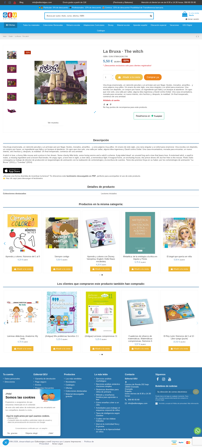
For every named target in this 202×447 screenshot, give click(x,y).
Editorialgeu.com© (43, 441)
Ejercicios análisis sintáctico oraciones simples (108, 385)
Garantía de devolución (45, 379)
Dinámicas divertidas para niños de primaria (107, 390)
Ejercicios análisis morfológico (103, 380)
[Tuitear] (107, 104)
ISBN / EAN (108, 56)
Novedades (71, 382)
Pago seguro (40, 382)
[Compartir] (104, 104)
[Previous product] (197, 36)
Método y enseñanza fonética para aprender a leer (107, 397)
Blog (22, 2)
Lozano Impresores (72, 441)
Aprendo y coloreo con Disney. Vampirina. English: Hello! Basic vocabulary (101, 259)
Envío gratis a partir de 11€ (74, 2)
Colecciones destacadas (76, 391)
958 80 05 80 (133, 399)
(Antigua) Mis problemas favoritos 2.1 (62, 336)
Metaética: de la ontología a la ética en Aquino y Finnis (140, 257)
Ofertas (69, 388)
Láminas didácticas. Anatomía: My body (22, 337)
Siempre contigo (62, 256)
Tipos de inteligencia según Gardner (108, 414)
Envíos (38, 385)
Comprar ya (153, 77)
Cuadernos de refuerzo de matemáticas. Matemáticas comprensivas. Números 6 (140, 338)
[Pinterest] (110, 104)
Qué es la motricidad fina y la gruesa (107, 425)
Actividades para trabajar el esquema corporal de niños (108, 409)
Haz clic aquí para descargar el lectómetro (24, 178)
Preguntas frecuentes (44, 388)
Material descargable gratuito (75, 395)
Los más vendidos (73, 379)
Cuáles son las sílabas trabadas (106, 420)
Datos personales (12, 379)
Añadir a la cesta (131, 77)
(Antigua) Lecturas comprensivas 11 (101, 336)
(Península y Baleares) (123, 2)
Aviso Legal (57, 444)
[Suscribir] (196, 391)
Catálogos (70, 385)
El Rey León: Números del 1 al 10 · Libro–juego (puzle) (179, 337)
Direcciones (10, 382)
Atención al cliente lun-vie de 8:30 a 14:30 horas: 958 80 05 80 (168, 2)
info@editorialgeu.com (42, 2)
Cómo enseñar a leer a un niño (107, 403)
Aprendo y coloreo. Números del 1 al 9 (22, 256)
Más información (193, 403)
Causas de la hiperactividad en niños (108, 430)
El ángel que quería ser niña (179, 256)
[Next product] (198, 36)
